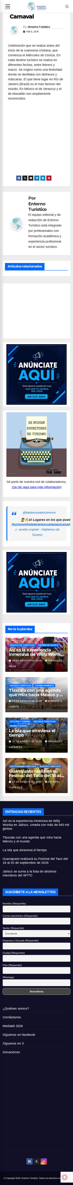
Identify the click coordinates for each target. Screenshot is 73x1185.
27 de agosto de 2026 (27, 741)
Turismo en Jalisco (48, 645)
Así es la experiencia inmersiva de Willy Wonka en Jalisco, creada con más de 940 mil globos (36, 824)
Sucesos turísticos (20, 685)
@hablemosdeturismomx (39, 512)
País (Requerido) (12, 965)
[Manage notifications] (65, 1177)
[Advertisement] (36, 150)
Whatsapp (8, 977)
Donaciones (11, 1052)
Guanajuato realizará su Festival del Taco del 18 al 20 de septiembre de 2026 (36, 776)
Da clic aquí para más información (37, 487)
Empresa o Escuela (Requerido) (21, 940)
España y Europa (18, 726)
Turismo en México (44, 685)
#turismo (18, 524)
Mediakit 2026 (13, 1026)
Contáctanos (12, 1017)
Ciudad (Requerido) (14, 952)
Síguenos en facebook (19, 1034)
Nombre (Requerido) (14, 903)
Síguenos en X (13, 1043)
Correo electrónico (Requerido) (20, 915)
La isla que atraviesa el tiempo (32, 733)
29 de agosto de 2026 (27, 660)
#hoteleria (32, 524)
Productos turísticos (22, 645)
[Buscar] (67, 6)
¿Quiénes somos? (16, 1008)
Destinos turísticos (44, 721)
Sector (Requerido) (13, 928)
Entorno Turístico (39, 26)
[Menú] (7, 6)
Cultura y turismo (20, 721)
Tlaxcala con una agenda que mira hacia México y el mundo (36, 695)
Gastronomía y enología (23, 766)
